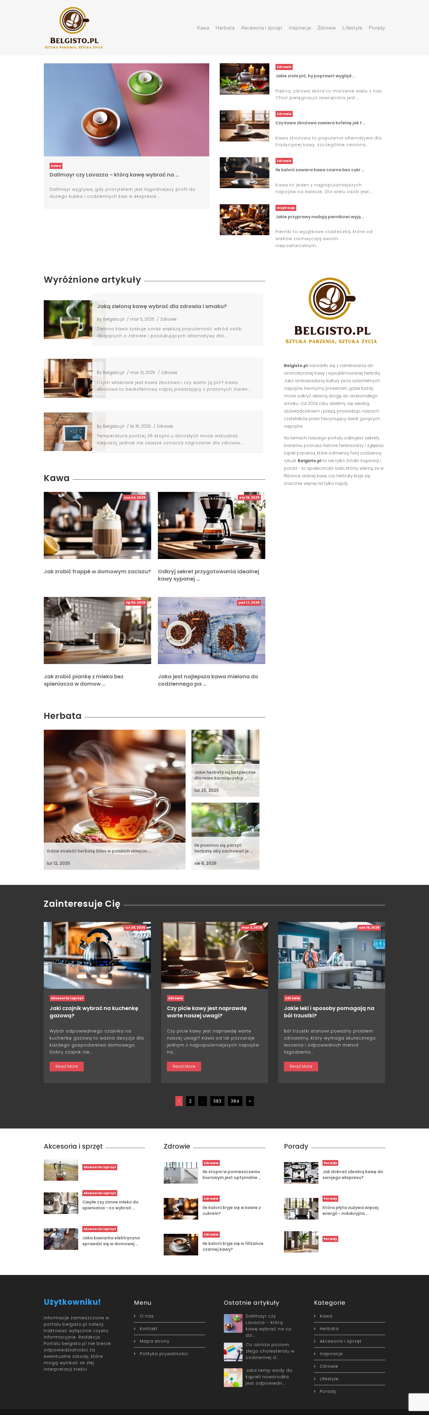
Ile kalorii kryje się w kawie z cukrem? (232, 1210)
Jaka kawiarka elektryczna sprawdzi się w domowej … (111, 1241)
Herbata (225, 28)
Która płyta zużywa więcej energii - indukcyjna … (350, 1210)
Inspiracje (300, 28)
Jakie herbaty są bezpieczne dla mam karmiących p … (225, 775)
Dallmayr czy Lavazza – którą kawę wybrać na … (114, 174)
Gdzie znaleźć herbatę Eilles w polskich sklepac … (99, 851)
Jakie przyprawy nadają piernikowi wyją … (320, 217)
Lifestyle (352, 28)
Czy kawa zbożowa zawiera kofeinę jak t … (320, 123)
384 (235, 1101)
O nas (147, 1316)
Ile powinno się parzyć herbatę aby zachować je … (223, 848)
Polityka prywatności (164, 1354)
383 (217, 1101)
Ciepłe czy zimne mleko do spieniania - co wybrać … (110, 1205)
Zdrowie (327, 28)
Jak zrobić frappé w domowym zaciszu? (97, 571)
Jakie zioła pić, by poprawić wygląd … (315, 76)
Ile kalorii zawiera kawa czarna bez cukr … (319, 170)
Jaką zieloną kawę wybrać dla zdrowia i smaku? (162, 306)
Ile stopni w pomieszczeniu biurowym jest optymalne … (232, 1174)
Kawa (203, 28)
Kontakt (149, 1329)
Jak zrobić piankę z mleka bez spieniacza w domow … (83, 680)
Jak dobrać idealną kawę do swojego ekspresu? (352, 1174)
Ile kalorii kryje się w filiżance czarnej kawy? (233, 1246)
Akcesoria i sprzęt (261, 28)
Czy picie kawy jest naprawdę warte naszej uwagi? (207, 1012)
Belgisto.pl (113, 319)
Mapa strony (155, 1341)
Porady (377, 28)
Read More (66, 1066)
